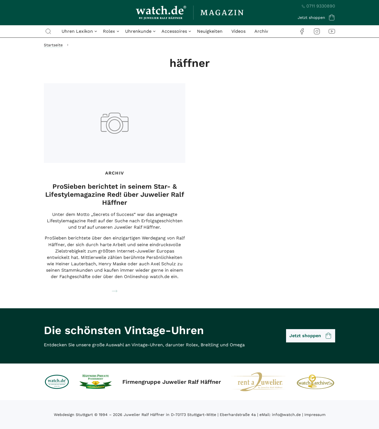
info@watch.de (286, 414)
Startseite (53, 45)
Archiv (261, 31)
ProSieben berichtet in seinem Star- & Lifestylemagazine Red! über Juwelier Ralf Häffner (114, 194)
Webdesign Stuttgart (73, 414)
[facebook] (302, 31)
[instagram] (317, 31)
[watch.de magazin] (189, 13)
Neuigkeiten (210, 31)
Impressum (314, 414)
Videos (238, 31)
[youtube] (332, 31)
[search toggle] (48, 31)
